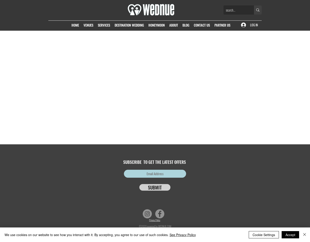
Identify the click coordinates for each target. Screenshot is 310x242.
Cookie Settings (264, 234)
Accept (290, 234)
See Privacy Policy (183, 234)
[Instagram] (147, 213)
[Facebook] (159, 213)
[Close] (304, 234)
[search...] (258, 10)
